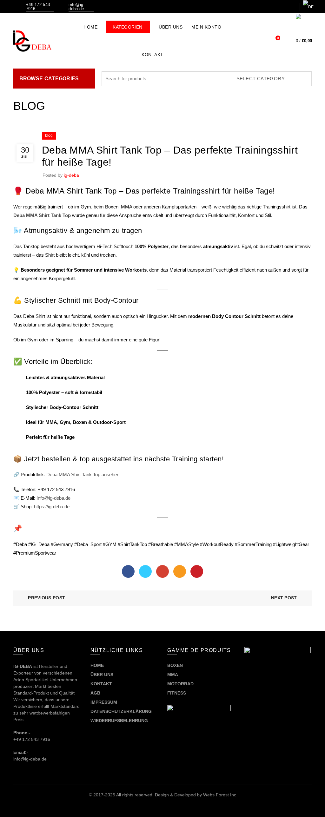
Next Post (284, 597)
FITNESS (176, 692)
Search (304, 79)
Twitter (145, 571)
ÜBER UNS (101, 674)
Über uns (170, 27)
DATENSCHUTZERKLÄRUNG (121, 711)
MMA (172, 674)
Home (90, 27)
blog (49, 135)
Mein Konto (206, 27)
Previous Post (46, 597)
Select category (260, 78)
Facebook (128, 571)
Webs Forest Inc (219, 794)
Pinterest (196, 571)
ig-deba (71, 175)
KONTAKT (101, 683)
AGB (95, 692)
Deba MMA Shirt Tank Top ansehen (82, 474)
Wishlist (278, 38)
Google (162, 571)
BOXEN (175, 665)
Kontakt (152, 54)
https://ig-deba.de (52, 506)
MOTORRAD (181, 683)
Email (179, 571)
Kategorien (131, 25)
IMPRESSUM (103, 702)
